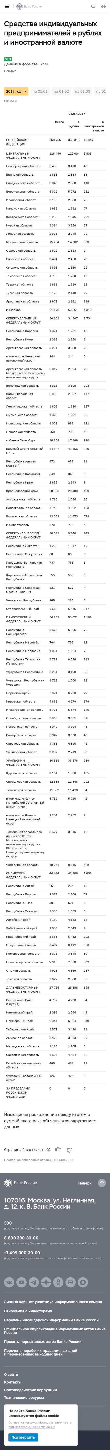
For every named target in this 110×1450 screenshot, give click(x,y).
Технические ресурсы (24, 1397)
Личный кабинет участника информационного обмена (53, 1302)
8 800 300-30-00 (21, 1237)
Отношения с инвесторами (28, 1311)
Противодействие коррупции (30, 1390)
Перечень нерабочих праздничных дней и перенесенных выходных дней (40, 1352)
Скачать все (10, 101)
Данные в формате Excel (26, 64)
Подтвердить (23, 1437)
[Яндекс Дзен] (46, 1282)
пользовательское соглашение (31, 1427)
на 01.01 (40, 91)
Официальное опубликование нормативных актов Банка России (55, 1331)
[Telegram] (34, 1282)
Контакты (12, 1382)
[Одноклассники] (58, 1282)
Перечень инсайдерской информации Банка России (51, 1320)
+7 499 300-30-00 (22, 1252)
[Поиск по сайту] (96, 6)
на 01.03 (82, 91)
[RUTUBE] (70, 1282)
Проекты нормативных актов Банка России (43, 1341)
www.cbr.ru (38, 1423)
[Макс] (83, 1282)
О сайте (11, 1374)
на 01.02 (61, 91)
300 (8, 1222)
